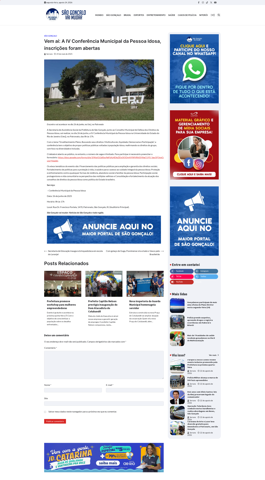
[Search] (219, 15)
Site (46, 398)
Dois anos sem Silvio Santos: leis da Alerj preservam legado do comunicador (202, 394)
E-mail (109, 385)
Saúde (171, 15)
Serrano (49, 54)
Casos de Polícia (187, 15)
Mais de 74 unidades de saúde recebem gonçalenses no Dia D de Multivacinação (201, 338)
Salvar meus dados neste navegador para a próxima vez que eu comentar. (82, 411)
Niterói (203, 15)
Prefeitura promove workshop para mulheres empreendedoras (61, 305)
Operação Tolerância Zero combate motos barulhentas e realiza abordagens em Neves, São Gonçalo (201, 410)
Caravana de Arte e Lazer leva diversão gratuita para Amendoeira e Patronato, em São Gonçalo (202, 425)
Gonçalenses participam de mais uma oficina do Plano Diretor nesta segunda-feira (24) (202, 305)
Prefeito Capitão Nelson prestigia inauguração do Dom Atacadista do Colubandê (102, 306)
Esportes (139, 15)
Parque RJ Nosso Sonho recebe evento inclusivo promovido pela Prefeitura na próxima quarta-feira (202, 363)
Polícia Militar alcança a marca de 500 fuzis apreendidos (202, 378)
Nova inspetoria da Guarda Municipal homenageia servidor (144, 305)
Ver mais (213, 355)
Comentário (50, 347)
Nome (47, 385)
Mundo (99, 15)
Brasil (127, 15)
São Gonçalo (113, 15)
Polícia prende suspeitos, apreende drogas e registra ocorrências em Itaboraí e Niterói (200, 321)
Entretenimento (156, 15)
